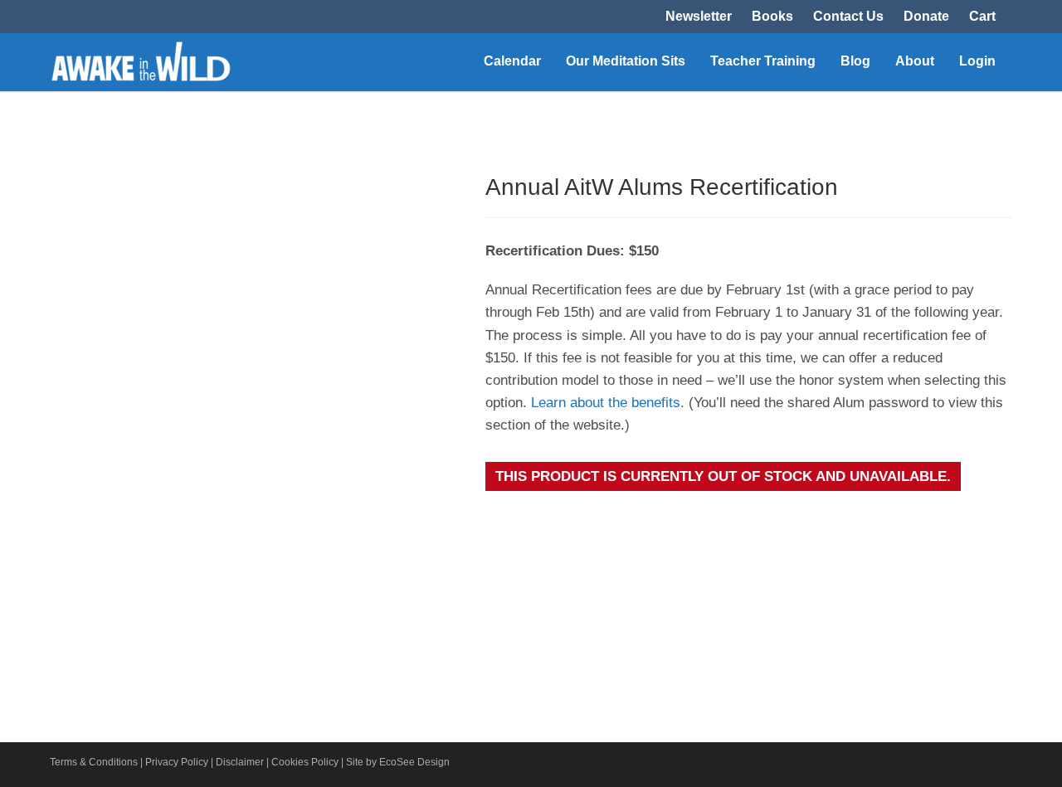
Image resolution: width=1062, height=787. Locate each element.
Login (977, 61)
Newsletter (698, 16)
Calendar (512, 61)
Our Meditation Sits (625, 61)
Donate (926, 16)
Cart (982, 16)
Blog (855, 61)
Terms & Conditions (94, 762)
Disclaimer (240, 762)
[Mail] (995, 765)
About (914, 61)
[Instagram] (962, 765)
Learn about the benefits (605, 403)
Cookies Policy (305, 762)
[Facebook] (929, 765)
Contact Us (848, 16)
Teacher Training (763, 61)
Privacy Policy (176, 762)
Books (772, 16)
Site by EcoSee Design (398, 762)
